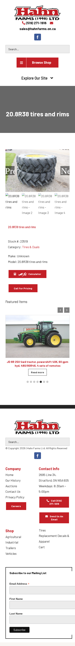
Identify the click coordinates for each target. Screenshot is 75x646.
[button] (67, 310)
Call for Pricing (23, 288)
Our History (13, 480)
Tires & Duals (31, 247)
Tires (42, 530)
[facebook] (37, 37)
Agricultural (13, 537)
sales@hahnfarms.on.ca (37, 29)
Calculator (34, 273)
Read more (37, 372)
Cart (42, 547)
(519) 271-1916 (36, 23)
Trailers (10, 548)
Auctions (11, 486)
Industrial (11, 542)
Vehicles (11, 553)
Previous (10, 170)
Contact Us (12, 491)
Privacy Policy (14, 497)
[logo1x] (37, 426)
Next (65, 170)
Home (9, 474)
